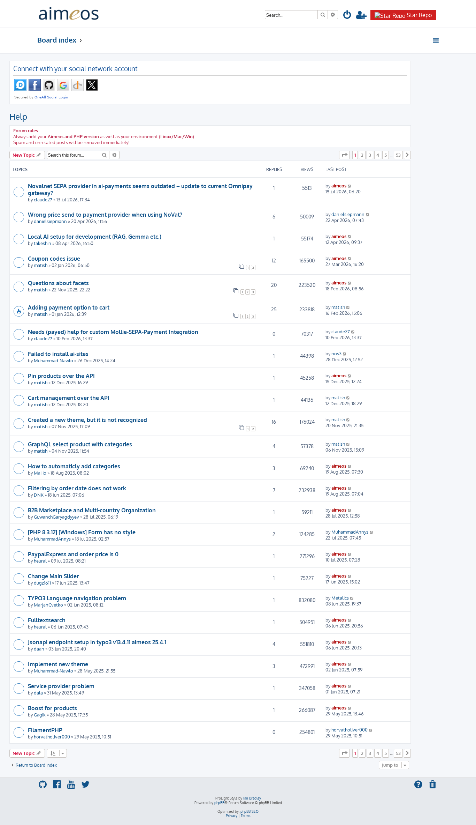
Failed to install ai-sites (58, 353)
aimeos (338, 185)
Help (18, 116)
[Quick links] (436, 40)
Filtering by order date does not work (77, 488)
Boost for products (52, 708)
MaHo (40, 473)
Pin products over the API (61, 375)
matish (40, 265)
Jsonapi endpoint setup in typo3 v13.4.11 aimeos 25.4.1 (97, 642)
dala (38, 693)
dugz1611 (42, 583)
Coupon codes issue (54, 258)
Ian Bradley (252, 798)
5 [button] (385, 155)
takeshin (42, 243)
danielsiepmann (50, 221)
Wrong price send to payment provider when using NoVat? (105, 214)
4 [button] (377, 155)
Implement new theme (58, 664)
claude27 (43, 199)
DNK (39, 495)
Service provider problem (61, 686)
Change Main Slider (53, 576)
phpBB (219, 803)
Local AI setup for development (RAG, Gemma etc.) (94, 236)
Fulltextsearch (47, 620)
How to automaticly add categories (74, 466)
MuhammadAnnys (52, 539)
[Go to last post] (349, 185)
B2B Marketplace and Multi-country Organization (92, 510)
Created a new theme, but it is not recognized (87, 419)
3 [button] (370, 155)
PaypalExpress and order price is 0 (73, 554)
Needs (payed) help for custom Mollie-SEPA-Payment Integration (113, 331)
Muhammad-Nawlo (53, 360)
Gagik (40, 715)
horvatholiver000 (52, 736)
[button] (344, 155)
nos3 (336, 353)
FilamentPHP (45, 730)
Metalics (340, 598)
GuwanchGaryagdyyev (56, 517)
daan (39, 649)
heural (40, 561)
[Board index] (68, 13)
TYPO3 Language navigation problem (77, 598)
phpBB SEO (249, 811)
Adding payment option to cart (68, 307)
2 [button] (362, 155)
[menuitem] (347, 15)
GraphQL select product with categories (80, 444)
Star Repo (419, 15)
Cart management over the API (68, 397)
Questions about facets (58, 283)
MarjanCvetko (48, 605)
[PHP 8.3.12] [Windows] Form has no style (82, 532)
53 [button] (398, 155)
